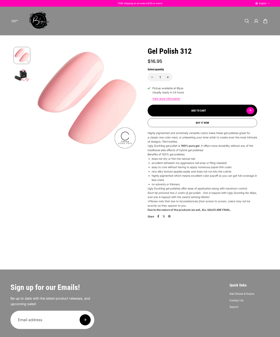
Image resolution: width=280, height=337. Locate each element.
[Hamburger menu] (14, 21)
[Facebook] (158, 216)
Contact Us (236, 300)
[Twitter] (164, 216)
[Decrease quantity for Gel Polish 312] (152, 77)
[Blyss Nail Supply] (38, 21)
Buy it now (202, 122)
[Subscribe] (85, 319)
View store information (166, 98)
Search (234, 306)
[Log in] (256, 21)
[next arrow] (130, 99)
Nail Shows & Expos (242, 293)
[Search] (246, 21)
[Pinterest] (169, 216)
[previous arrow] (41, 99)
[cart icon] (265, 21)
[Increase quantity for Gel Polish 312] (167, 77)
